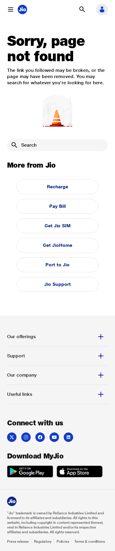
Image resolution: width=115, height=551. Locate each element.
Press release (18, 541)
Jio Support (57, 284)
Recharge (57, 186)
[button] (11, 9)
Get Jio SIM (57, 225)
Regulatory (42, 541)
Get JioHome (57, 245)
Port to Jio (57, 265)
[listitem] (12, 437)
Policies (63, 541)
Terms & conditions (89, 541)
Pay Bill (57, 206)
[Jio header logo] (22, 9)
